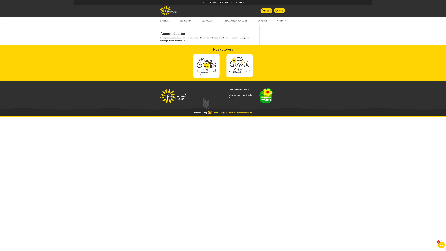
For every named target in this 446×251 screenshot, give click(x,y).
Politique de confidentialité (240, 113)
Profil (281, 10)
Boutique (164, 21)
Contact (281, 21)
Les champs (185, 21)
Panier (268, 10)
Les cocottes (208, 21)
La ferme (262, 21)
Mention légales (220, 113)
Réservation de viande (236, 21)
